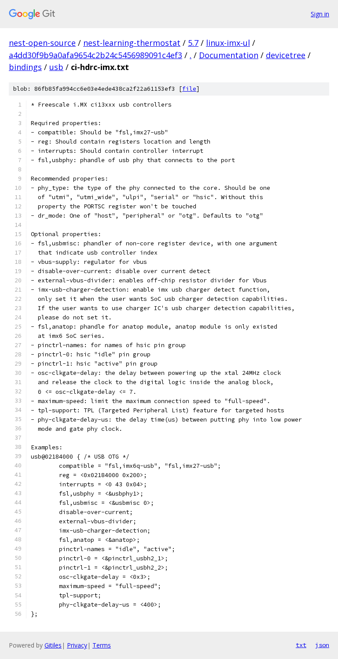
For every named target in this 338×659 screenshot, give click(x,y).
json (322, 645)
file (189, 89)
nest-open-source (42, 42)
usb (56, 67)
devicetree (285, 55)
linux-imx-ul (228, 42)
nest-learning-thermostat (131, 42)
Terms (101, 645)
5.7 (193, 42)
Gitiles (53, 645)
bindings (25, 67)
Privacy (77, 645)
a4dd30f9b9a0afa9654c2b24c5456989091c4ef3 (95, 55)
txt (301, 645)
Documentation (228, 55)
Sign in (320, 14)
